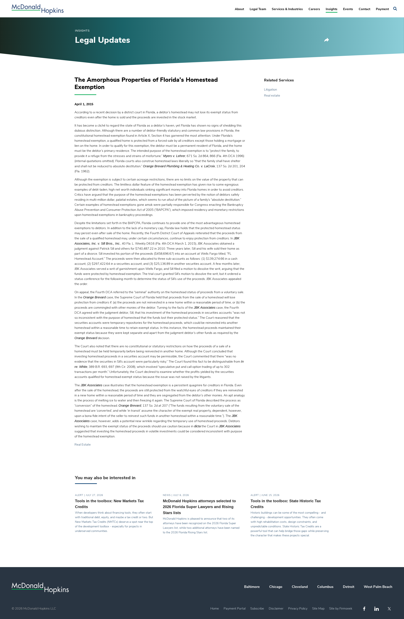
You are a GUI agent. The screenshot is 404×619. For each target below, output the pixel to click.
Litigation (270, 89)
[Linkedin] (376, 609)
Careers (314, 9)
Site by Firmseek (340, 608)
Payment (382, 9)
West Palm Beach (378, 587)
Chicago (275, 587)
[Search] (395, 9)
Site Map (318, 608)
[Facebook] (364, 608)
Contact (364, 9)
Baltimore (252, 587)
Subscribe (257, 608)
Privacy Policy (297, 608)
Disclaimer (276, 608)
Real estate (272, 95)
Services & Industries (287, 9)
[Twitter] (389, 609)
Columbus (325, 587)
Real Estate (82, 444)
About (239, 9)
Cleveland (300, 587)
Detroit (348, 587)
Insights (331, 9)
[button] (326, 40)
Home (214, 608)
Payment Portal (235, 608)
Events (348, 9)
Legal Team (258, 9)
